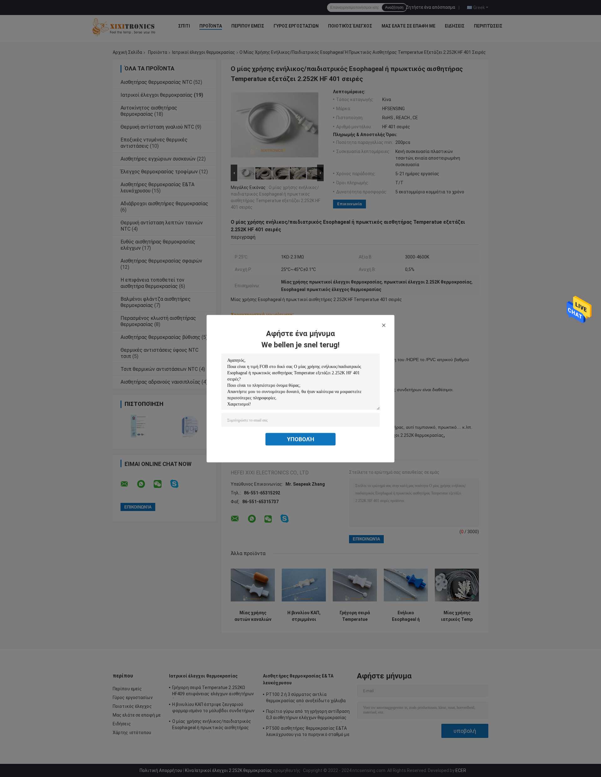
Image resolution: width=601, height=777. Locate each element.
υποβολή (300, 439)
